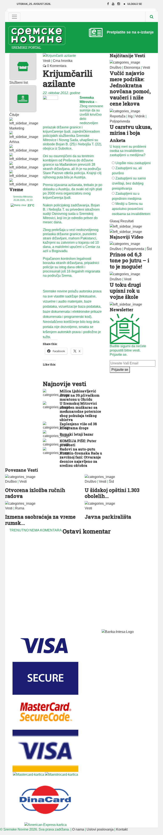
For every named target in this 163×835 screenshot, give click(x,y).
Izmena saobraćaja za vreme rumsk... (40, 519)
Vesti (46, 61)
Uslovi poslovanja (100, 829)
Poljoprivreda (120, 121)
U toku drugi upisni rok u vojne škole (125, 290)
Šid (149, 249)
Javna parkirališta (108, 516)
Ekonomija (132, 67)
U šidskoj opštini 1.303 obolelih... (112, 493)
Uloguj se (134, 4)
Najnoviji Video (126, 237)
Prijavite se (119, 369)
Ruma (19, 508)
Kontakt (122, 829)
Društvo (115, 67)
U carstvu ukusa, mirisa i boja (131, 130)
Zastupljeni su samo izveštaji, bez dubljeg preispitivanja (129, 183)
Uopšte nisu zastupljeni (133, 163)
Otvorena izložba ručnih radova (35, 493)
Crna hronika (62, 61)
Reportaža (117, 116)
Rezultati (127, 221)
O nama (78, 829)
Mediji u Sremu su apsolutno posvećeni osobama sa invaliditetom (131, 209)
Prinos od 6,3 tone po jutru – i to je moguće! (129, 260)
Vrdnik (140, 116)
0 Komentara (56, 66)
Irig (130, 116)
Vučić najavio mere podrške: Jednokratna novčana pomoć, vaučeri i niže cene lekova (130, 88)
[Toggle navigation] (14, 17)
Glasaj (114, 221)
